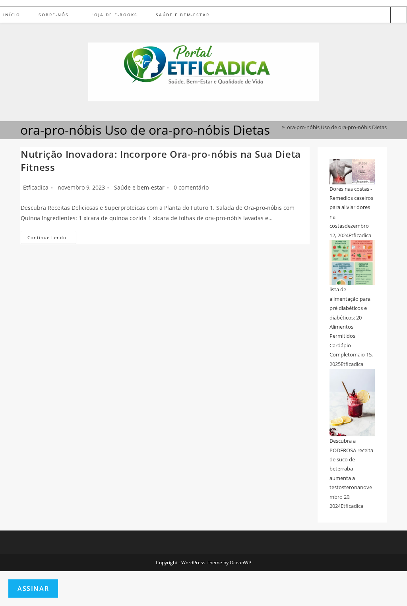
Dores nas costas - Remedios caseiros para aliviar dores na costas (351, 207)
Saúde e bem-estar (139, 187)
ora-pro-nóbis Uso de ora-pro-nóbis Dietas (337, 127)
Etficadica (35, 187)
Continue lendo (51, 239)
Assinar (33, 588)
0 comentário (191, 187)
